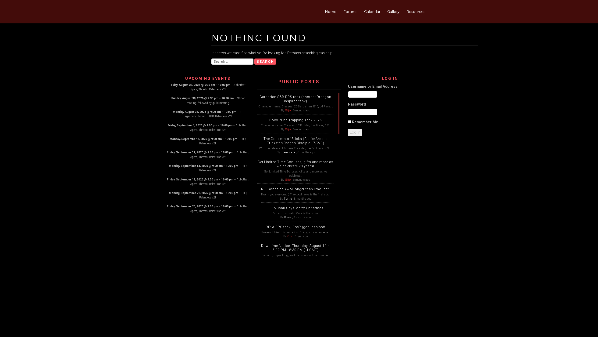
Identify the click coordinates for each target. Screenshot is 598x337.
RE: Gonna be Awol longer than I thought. (295, 189)
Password (357, 104)
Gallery (393, 11)
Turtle (288, 198)
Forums (350, 11)
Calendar (372, 11)
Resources (415, 11)
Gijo (288, 110)
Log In (355, 132)
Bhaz (288, 217)
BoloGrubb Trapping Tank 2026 (295, 120)
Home (330, 11)
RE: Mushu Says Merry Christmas (295, 208)
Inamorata (288, 152)
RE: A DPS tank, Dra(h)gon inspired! (295, 227)
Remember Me (365, 122)
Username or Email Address (373, 86)
